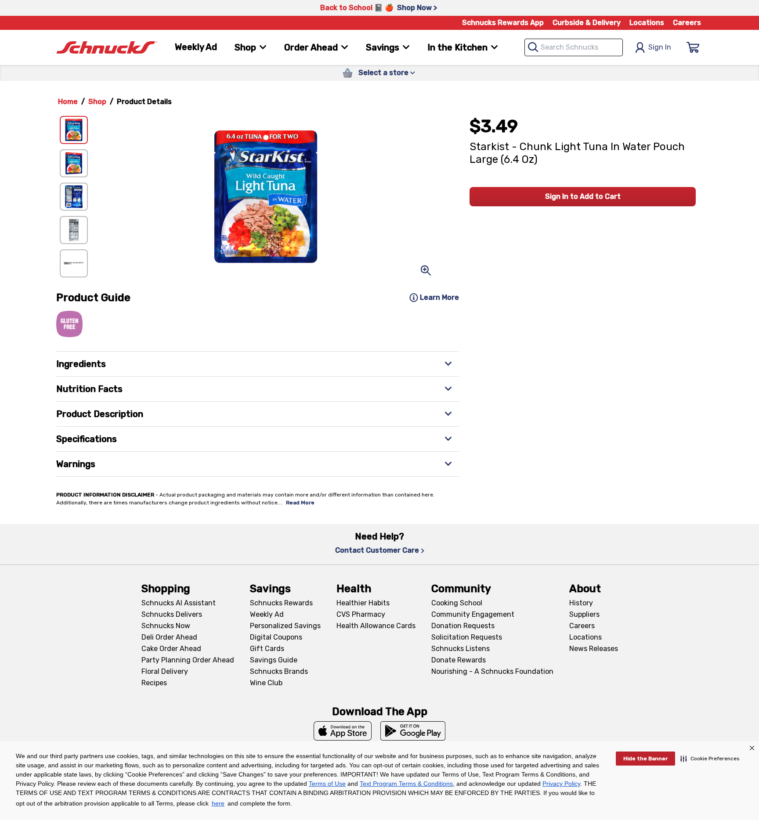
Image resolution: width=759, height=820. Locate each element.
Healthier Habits (363, 603)
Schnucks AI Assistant (178, 603)
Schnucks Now (165, 626)
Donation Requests (463, 626)
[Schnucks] (106, 47)
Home (68, 101)
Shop (97, 101)
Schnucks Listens (460, 648)
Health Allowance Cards (376, 626)
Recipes (154, 683)
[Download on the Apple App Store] (343, 731)
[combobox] (573, 47)
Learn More (439, 297)
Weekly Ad (196, 47)
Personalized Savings (285, 626)
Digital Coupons (276, 637)
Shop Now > (417, 8)
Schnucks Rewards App (503, 22)
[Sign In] (693, 47)
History (581, 603)
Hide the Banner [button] (645, 758)
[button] (710, 759)
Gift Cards (267, 648)
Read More (300, 503)
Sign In (659, 47)
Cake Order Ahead (171, 648)
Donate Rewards (458, 660)
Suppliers (584, 614)
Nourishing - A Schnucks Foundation (492, 671)
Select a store (383, 72)
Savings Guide (273, 660)
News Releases (593, 648)
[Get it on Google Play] (413, 731)
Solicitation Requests (466, 637)
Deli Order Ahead (169, 637)
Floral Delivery (164, 671)
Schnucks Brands (279, 671)
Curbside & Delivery (587, 22)
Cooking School (456, 603)
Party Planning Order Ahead (187, 660)
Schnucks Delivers (171, 614)
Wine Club (266, 683)
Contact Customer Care (377, 550)
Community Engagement (472, 614)
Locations (646, 22)
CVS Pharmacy (360, 614)
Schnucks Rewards (281, 603)
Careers (687, 22)
